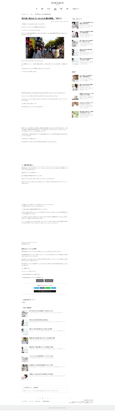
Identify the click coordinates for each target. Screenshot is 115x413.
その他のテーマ (75, 8)
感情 (61, 8)
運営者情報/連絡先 (46, 401)
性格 (55, 8)
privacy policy (37, 401)
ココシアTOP (24, 401)
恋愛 (42, 8)
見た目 (48, 8)
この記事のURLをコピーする (45, 291)
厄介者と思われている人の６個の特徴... (38, 18)
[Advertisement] (45, 82)
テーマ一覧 (31, 401)
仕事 (67, 8)
